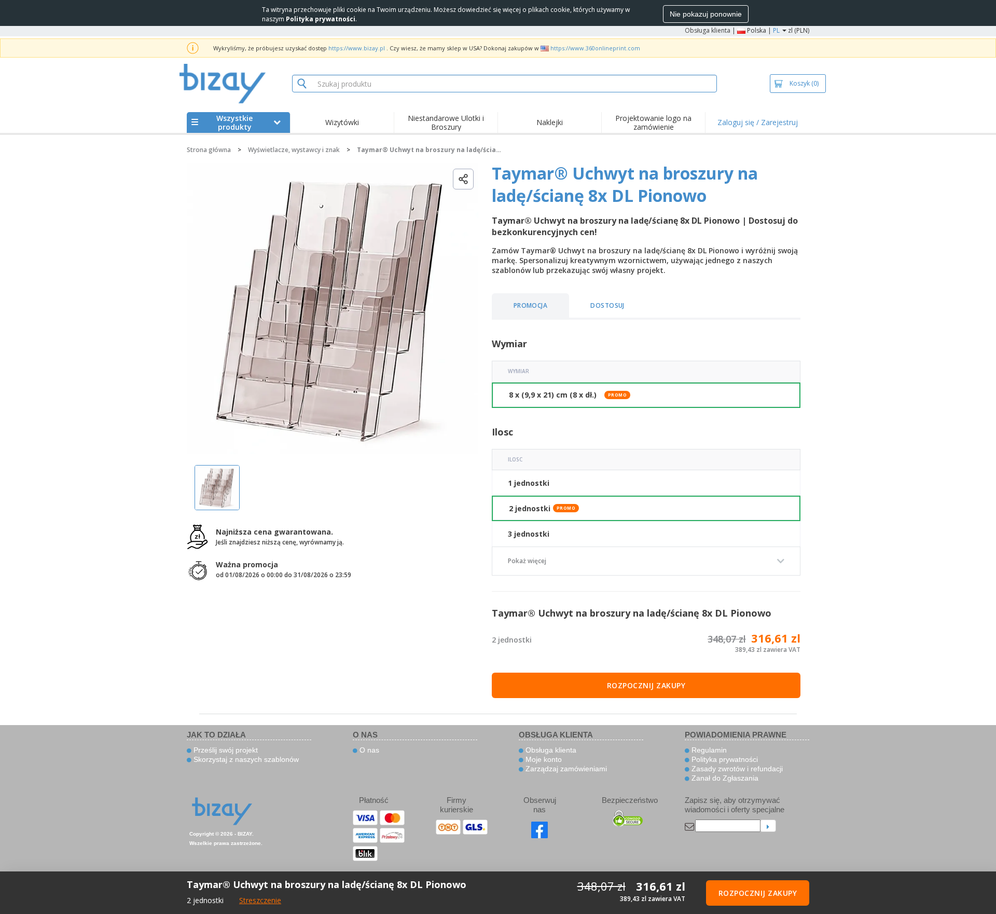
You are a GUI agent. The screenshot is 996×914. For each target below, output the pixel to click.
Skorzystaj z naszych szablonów (245, 759)
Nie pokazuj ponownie (706, 14)
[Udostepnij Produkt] (463, 179)
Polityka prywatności (723, 759)
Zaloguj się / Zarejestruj (757, 122)
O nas (368, 750)
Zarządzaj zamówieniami (565, 769)
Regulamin (708, 750)
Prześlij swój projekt (224, 750)
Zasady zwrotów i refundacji (736, 769)
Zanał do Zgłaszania (723, 778)
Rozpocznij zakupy (646, 685)
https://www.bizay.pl (356, 48)
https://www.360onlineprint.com (595, 48)
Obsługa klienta (707, 30)
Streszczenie (260, 900)
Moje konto (542, 759)
